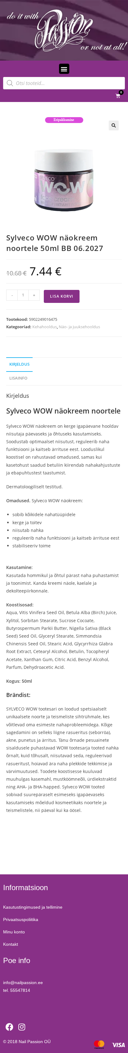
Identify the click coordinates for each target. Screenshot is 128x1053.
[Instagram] (22, 1027)
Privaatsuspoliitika (20, 919)
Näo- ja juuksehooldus (79, 326)
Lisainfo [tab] (18, 378)
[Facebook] (9, 1027)
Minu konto (14, 931)
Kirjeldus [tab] (19, 364)
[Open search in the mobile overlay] (64, 83)
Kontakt (10, 944)
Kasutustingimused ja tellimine (32, 907)
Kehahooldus (44, 326)
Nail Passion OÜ (35, 1041)
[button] (64, 69)
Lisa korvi (61, 296)
